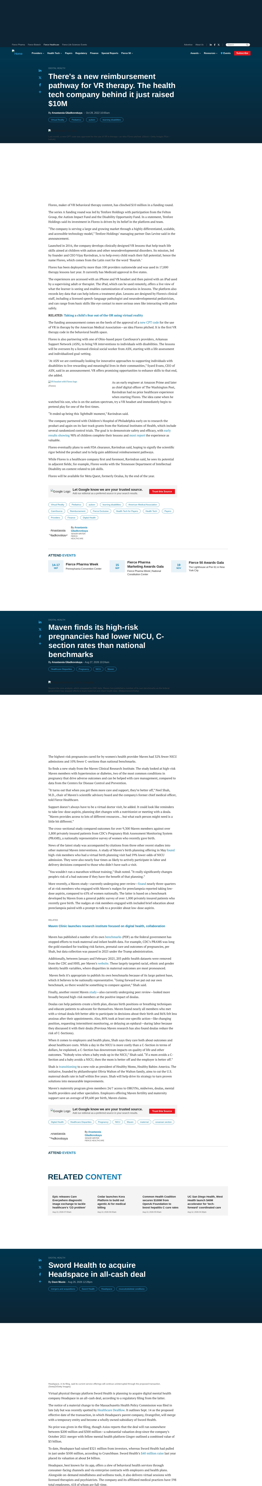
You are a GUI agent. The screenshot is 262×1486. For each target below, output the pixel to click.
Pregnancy (84, 669)
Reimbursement (77, 511)
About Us (199, 45)
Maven (110, 669)
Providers (37, 53)
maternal (144, 1122)
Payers (68, 53)
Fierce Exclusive (101, 511)
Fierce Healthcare (51, 45)
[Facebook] (215, 45)
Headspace (106, 1305)
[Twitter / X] (219, 45)
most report (137, 435)
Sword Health (88, 1305)
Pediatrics (76, 120)
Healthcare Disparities (61, 669)
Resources (209, 53)
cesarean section (163, 1122)
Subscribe (242, 53)
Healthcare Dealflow (111, 1418)
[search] (247, 45)
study (93, 992)
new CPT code (149, 322)
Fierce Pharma (18, 45)
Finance (94, 53)
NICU (98, 669)
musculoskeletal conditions (131, 1305)
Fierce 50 (126, 53)
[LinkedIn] (211, 45)
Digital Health (56, 68)
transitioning (68, 1067)
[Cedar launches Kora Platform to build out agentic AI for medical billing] (114, 1207)
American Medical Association (142, 504)
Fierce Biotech (34, 45)
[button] (40, 92)
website (103, 963)
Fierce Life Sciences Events (74, 45)
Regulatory (81, 53)
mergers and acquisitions (63, 1305)
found (171, 850)
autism (92, 120)
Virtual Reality (57, 120)
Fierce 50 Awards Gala (206, 562)
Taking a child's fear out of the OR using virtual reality (103, 315)
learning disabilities (112, 120)
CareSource (56, 511)
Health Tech (53, 53)
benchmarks (113, 937)
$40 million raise (152, 1461)
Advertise (188, 45)
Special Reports (109, 53)
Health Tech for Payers (127, 511)
